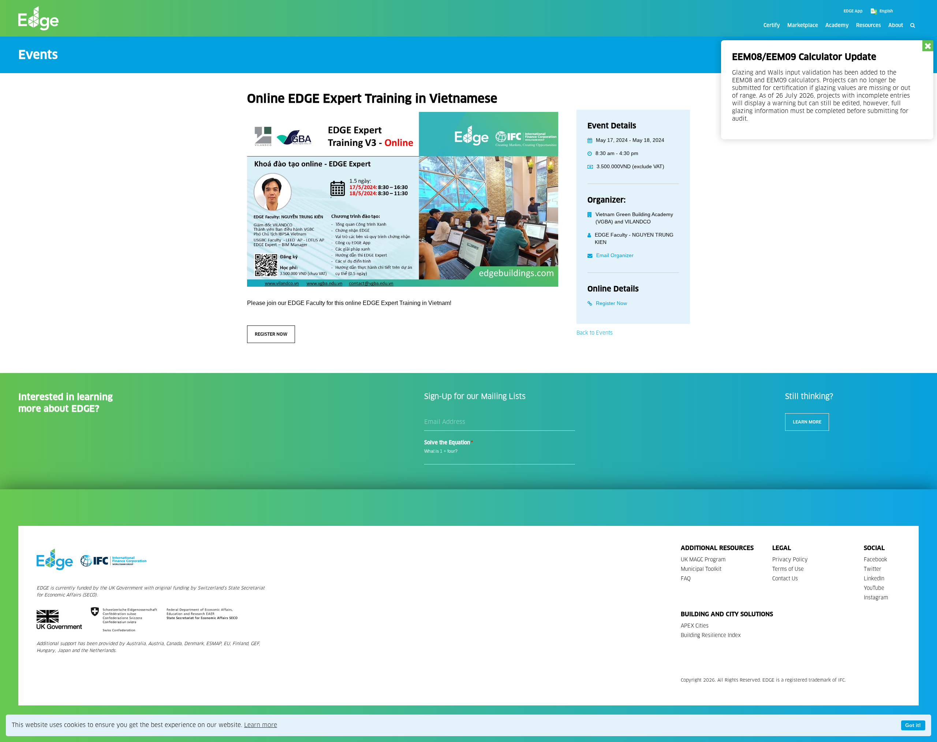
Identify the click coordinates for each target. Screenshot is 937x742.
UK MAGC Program (703, 560)
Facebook (875, 560)
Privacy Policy (790, 560)
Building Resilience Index (711, 635)
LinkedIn (874, 579)
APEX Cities (695, 626)
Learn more (260, 725)
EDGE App (853, 11)
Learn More (807, 422)
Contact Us (785, 579)
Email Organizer (615, 255)
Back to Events (594, 333)
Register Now (271, 334)
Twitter (872, 569)
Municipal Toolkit (701, 569)
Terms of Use (788, 569)
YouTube (874, 588)
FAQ (686, 579)
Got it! (913, 725)
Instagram (876, 598)
